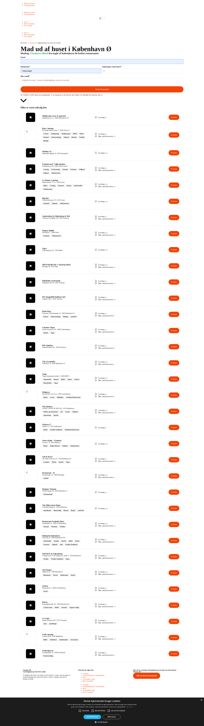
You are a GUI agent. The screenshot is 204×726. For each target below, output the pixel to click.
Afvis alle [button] (112, 717)
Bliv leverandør (29, 24)
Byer (84, 677)
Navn (23, 57)
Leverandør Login (89, 679)
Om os (26, 22)
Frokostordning (29, 5)
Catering (85, 673)
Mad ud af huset (29, 3)
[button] (102, 9)
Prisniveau (25, 67)
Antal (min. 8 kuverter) (111, 67)
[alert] (102, 712)
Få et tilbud (28, 26)
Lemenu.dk (32, 43)
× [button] (201, 700)
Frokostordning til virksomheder (93, 675)
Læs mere (129, 707)
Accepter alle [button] (92, 717)
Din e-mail (25, 76)
